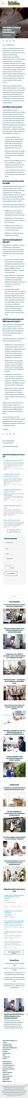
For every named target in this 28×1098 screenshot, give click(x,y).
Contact (5, 1042)
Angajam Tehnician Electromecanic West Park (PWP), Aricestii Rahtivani (14, 896)
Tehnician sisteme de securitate (13, 460)
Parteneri (5, 1058)
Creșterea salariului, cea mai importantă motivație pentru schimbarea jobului (14, 758)
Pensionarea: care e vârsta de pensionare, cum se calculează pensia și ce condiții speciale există (14, 655)
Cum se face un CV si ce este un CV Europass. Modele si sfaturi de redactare (14, 706)
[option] (14, 1013)
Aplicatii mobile (7, 1061)
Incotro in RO (6, 1079)
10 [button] (24, 1030)
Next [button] (26, 1014)
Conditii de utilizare (8, 1046)
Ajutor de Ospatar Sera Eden (12, 520)
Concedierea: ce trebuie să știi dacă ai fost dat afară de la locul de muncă (14, 788)
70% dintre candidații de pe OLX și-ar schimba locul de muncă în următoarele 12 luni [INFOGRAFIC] (14, 732)
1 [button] (4, 1030)
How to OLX (6, 1074)
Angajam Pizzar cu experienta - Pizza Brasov (13, 911)
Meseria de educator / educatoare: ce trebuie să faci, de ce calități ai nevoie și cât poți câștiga (14, 985)
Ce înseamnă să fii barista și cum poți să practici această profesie (14, 605)
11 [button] (14, 1032)
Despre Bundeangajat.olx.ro (10, 1040)
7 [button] (17, 1030)
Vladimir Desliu (10, 45)
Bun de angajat (6, 1078)
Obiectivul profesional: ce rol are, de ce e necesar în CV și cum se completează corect (14, 862)
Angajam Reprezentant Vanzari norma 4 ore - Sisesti (13, 491)
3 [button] (8, 1030)
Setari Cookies (6, 1049)
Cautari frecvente (7, 1044)
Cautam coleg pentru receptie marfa (13, 506)
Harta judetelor (6, 1053)
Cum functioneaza (7, 1063)
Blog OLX (5, 1070)
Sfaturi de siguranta (7, 1072)
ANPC (4, 1055)
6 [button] (15, 1030)
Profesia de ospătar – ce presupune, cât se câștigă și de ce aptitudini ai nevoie (14, 681)
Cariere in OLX (6, 1056)
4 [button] (10, 1030)
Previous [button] (1, 1014)
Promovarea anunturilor (9, 1069)
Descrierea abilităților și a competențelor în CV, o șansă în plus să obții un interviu (14, 813)
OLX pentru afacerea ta (8, 1065)
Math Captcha (8, 565)
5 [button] (13, 1030)
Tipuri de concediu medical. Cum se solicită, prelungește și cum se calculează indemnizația (14, 630)
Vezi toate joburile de (13, 531)
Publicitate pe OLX (7, 1076)
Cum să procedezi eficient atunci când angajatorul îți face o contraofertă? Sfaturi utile (14, 979)
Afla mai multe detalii (17, 1095)
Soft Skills (6, 429)
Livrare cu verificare (8, 1067)
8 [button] (19, 1030)
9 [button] (22, 1030)
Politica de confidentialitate (10, 1047)
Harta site (5, 1051)
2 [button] (6, 1030)
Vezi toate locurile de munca (14, 952)
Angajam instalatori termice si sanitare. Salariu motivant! (12, 475)
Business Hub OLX (7, 1081)
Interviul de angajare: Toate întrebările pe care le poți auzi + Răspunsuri (14, 838)
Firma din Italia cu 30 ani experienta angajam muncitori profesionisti (14, 921)
